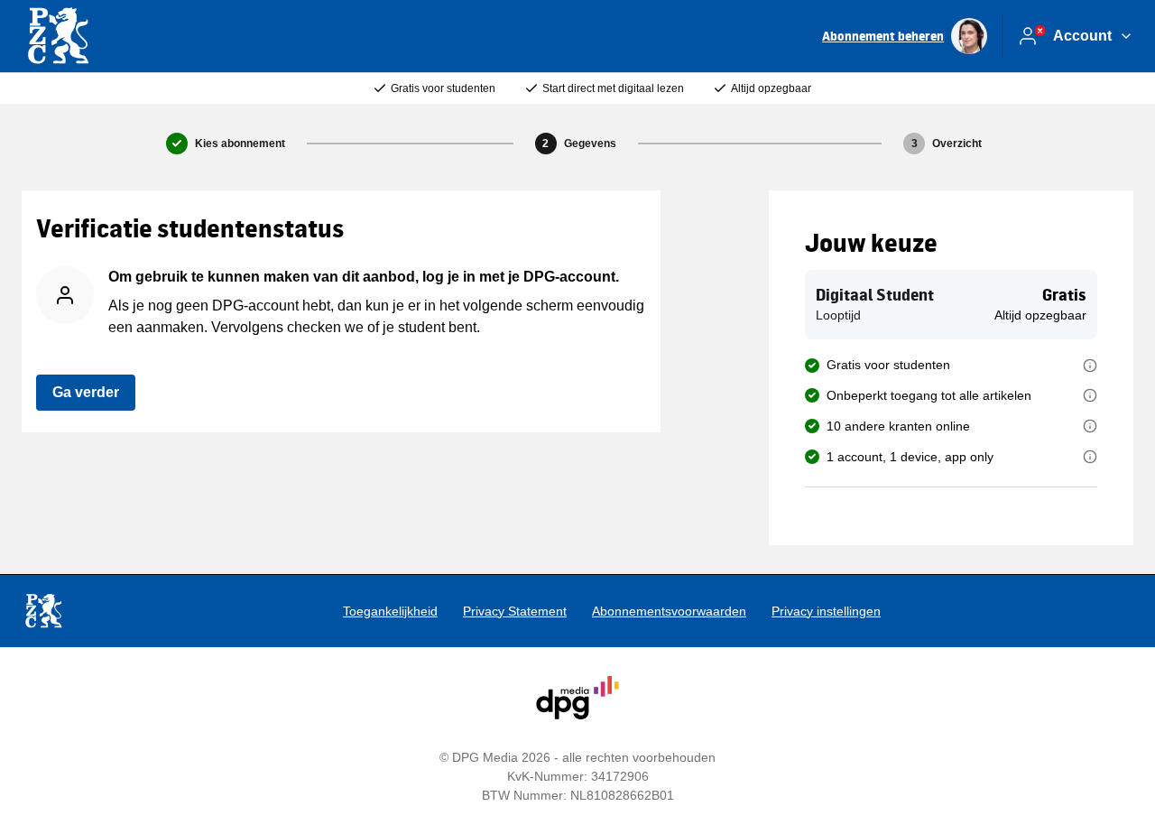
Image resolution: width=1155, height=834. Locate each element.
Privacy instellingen (826, 611)
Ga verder (85, 392)
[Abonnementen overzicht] (58, 36)
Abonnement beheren (883, 35)
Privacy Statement (515, 611)
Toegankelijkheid (390, 611)
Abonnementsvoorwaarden (669, 611)
